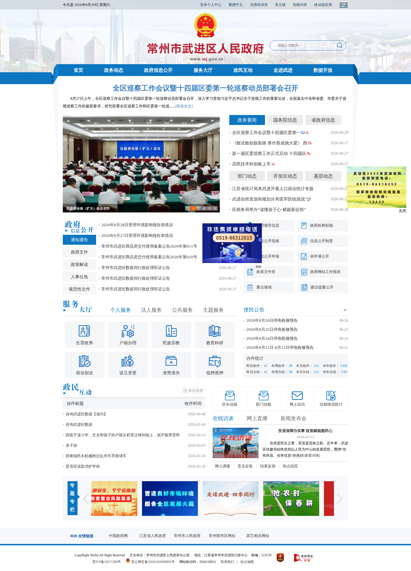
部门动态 (247, 176)
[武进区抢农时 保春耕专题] (243, 498)
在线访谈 (223, 418)
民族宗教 (171, 343)
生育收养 (84, 343)
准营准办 (171, 372)
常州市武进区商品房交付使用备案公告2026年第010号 (149, 257)
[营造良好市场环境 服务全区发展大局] (121, 498)
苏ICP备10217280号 (108, 562)
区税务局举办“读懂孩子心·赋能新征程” (269, 209)
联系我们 (227, 562)
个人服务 (120, 310)
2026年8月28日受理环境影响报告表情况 (137, 225)
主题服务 (213, 310)
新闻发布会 (293, 418)
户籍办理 (128, 343)
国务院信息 (285, 120)
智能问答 (300, 5)
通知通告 (79, 239)
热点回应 (290, 466)
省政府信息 (323, 120)
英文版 (280, 5)
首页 (78, 70)
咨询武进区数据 (79, 424)
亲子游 (71, 445)
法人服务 (151, 310)
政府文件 (79, 252)
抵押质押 (214, 372)
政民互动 (243, 70)
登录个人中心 (210, 5)
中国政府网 (118, 536)
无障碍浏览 (259, 5)
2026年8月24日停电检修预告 (272, 338)
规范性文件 (79, 289)
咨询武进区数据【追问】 (87, 414)
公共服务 (182, 310)
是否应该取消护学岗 (83, 466)
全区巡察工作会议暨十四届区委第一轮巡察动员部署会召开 (205, 88)
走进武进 (283, 70)
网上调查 (222, 466)
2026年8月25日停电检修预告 (272, 329)
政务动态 (113, 70)
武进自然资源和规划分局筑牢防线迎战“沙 (271, 199)
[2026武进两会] (303, 498)
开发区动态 (285, 176)
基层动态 (323, 176)
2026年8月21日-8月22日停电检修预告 (280, 347)
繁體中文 (236, 5)
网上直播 (257, 418)
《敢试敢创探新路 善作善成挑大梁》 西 (269, 143)
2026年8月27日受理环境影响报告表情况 (137, 235)
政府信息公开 (158, 70)
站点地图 (247, 562)
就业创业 (84, 372)
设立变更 (128, 372)
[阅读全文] (184, 106)
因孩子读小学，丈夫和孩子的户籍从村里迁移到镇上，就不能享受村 (123, 435)
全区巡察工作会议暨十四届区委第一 (266, 132)
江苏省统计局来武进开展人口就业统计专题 (272, 188)
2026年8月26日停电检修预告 (272, 320)
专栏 (72, 505)
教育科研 (214, 343)
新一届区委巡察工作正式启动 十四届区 (269, 153)
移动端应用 (323, 5)
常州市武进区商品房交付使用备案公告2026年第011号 (149, 246)
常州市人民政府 (187, 536)
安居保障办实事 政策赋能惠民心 (305, 431)
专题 (72, 489)
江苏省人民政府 (152, 536)
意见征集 (245, 466)
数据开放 (323, 70)
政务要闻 (247, 120)
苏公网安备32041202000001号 (152, 562)
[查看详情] (311, 455)
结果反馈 (267, 466)
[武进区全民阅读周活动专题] (182, 498)
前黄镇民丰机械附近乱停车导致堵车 (96, 456)
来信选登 (195, 391)
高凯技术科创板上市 (251, 164)
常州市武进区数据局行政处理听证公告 (135, 267)
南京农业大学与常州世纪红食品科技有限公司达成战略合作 (110, 208)
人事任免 (79, 276)
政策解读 (79, 264)
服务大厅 (203, 70)
